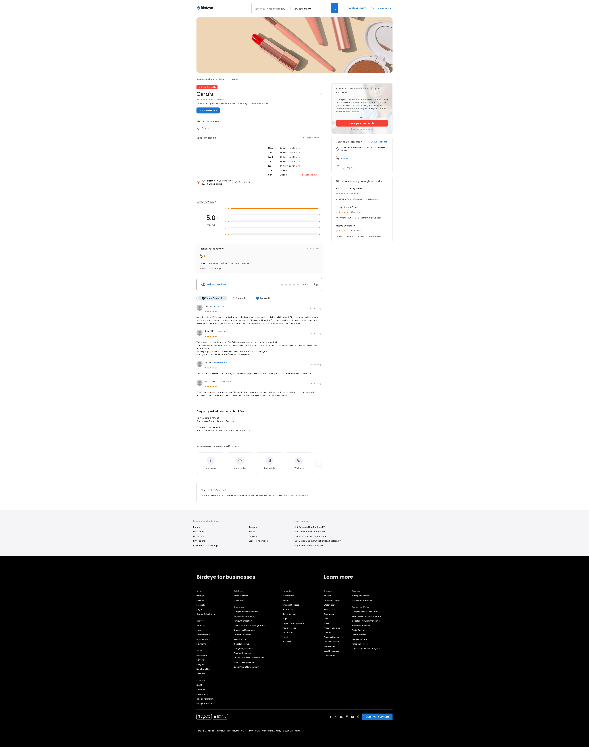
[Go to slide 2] (362, 117)
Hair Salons (198, 531)
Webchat (200, 625)
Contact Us (329, 655)
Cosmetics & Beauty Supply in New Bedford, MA (317, 540)
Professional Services (362, 600)
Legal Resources (331, 651)
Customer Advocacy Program (366, 648)
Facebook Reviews (242, 653)
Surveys (200, 660)
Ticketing (200, 673)
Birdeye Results (331, 646)
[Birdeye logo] (205, 8)
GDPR (243, 730)
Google (349, 167)
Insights (200, 664)
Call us (344, 158)
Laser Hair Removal (258, 540)
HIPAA (250, 730)
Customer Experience (244, 662)
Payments (201, 644)
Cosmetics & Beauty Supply (207, 545)
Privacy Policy (223, 730)
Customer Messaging (244, 630)
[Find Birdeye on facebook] (330, 717)
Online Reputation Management (249, 625)
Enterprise (239, 600)
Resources (329, 614)
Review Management (244, 616)
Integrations (202, 694)
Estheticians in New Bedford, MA (310, 536)
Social (199, 630)
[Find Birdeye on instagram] (347, 717)
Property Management (293, 623)
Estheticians (199, 540)
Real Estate (288, 632)
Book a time (329, 609)
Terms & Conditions (206, 730)
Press (326, 623)
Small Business (241, 595)
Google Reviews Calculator (364, 611)
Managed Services (360, 595)
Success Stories (331, 637)
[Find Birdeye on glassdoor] (358, 717)
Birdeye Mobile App (205, 703)
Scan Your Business (361, 625)
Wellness (287, 641)
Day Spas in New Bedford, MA (308, 545)
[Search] (334, 8)
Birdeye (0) (265, 298)
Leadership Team (332, 600)
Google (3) (241, 298)
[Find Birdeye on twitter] (336, 717)
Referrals (200, 605)
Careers (327, 632)
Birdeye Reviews (331, 641)
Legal (285, 618)
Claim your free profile (361, 123)
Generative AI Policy (271, 730)
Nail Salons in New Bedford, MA (309, 531)
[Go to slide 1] (361, 117)
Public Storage (289, 628)
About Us (328, 595)
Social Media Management (246, 667)
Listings (200, 595)
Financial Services (291, 605)
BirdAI (199, 685)
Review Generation (243, 621)
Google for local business (246, 611)
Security (235, 730)
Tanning (253, 527)
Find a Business (359, 630)
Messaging (201, 655)
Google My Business (243, 648)
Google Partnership (205, 699)
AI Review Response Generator (366, 616)
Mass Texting (202, 639)
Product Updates (332, 628)
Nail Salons (198, 536)
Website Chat (240, 639)
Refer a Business (360, 644)
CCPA (257, 730)
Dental (286, 600)
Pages (199, 609)
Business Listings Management (249, 657)
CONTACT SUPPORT (377, 716)
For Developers (359, 634)
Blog (326, 618)
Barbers (253, 536)
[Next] (318, 463)
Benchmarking (203, 669)
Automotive (288, 595)
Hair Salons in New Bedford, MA (309, 527)
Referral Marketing (242, 634)
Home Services (289, 614)
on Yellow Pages (218, 306)
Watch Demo (330, 605)
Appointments (203, 634)
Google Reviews (241, 644)
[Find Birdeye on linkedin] (341, 717)
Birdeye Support (359, 639)
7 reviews (219, 99)
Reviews (200, 600)
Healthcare (288, 609)
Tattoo (252, 531)
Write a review (357, 8)
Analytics (200, 689)
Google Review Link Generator (366, 621)
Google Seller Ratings (206, 614)
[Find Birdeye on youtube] (352, 717)
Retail (285, 637)
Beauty (223, 79)
